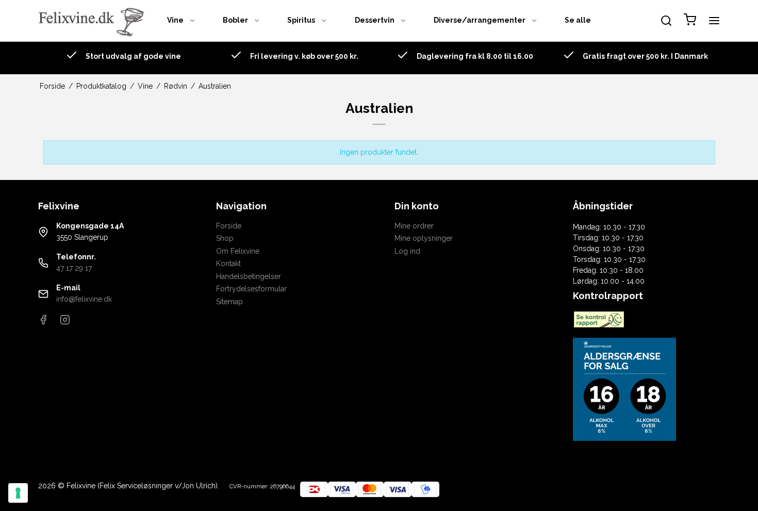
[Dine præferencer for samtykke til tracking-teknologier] (18, 493)
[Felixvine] (95, 20)
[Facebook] (43, 322)
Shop (225, 238)
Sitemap (229, 302)
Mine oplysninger (423, 238)
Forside (228, 226)
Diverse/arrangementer (479, 20)
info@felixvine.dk (84, 299)
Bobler (235, 20)
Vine (175, 20)
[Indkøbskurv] (690, 20)
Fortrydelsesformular (251, 289)
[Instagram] (65, 322)
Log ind (407, 251)
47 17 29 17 (74, 268)
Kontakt (228, 263)
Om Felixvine (237, 251)
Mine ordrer (414, 226)
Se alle (578, 20)
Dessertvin (374, 20)
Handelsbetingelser (248, 276)
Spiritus (301, 20)
